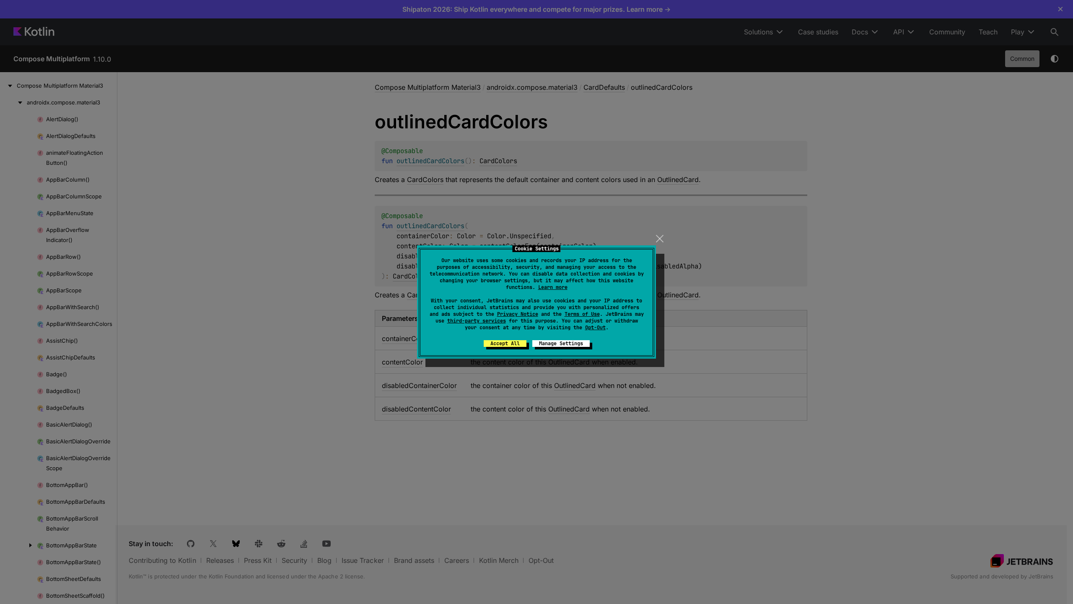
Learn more (553, 287)
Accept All (505, 343)
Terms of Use (582, 314)
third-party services (476, 321)
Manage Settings (561, 343)
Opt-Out (595, 327)
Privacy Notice (517, 314)
